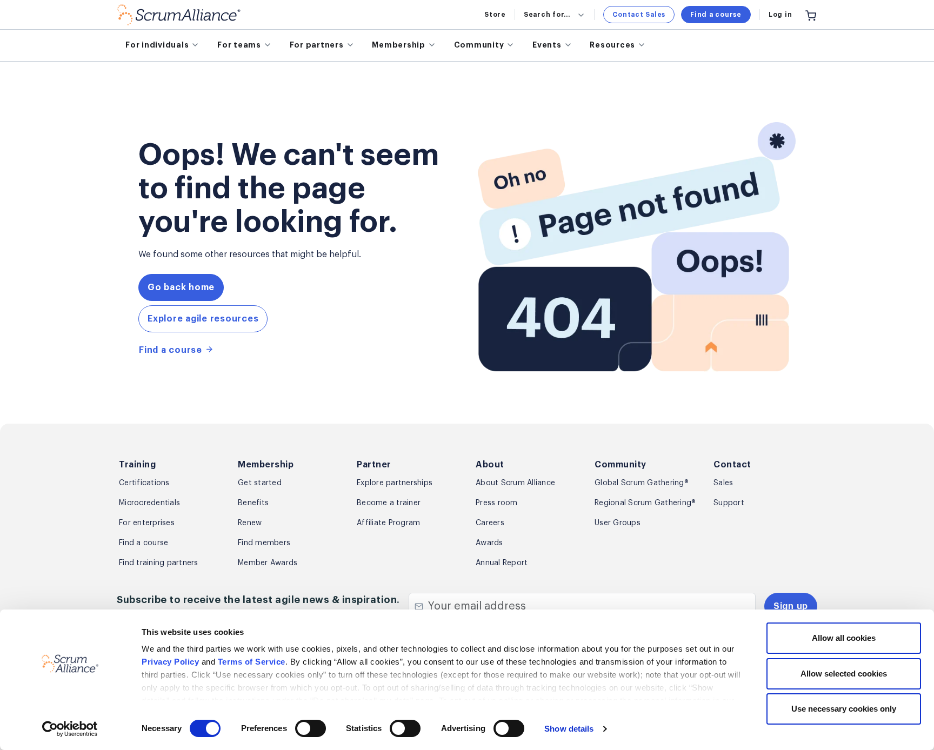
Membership (398, 45)
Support (728, 503)
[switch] (310, 728)
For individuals (157, 45)
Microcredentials (149, 503)
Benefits (253, 503)
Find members (264, 543)
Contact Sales (638, 14)
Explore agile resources (203, 318)
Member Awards (267, 563)
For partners (317, 45)
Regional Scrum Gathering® (645, 503)
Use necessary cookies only (843, 708)
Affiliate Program (388, 523)
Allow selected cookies (843, 673)
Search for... (547, 14)
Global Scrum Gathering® (642, 483)
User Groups (618, 523)
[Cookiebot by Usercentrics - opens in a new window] (70, 729)
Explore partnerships (394, 483)
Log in (780, 14)
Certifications (144, 483)
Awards (489, 543)
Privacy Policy (170, 661)
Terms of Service (251, 661)
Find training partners (158, 563)
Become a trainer (389, 503)
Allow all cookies (844, 637)
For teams (239, 45)
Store (495, 14)
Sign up (790, 606)
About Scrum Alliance (515, 483)
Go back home (181, 287)
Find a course (716, 14)
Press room (497, 503)
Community (479, 45)
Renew (250, 523)
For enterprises (147, 523)
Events (547, 45)
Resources (612, 45)
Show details (568, 728)
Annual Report (502, 563)
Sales (723, 483)
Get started (260, 483)
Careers (490, 523)
